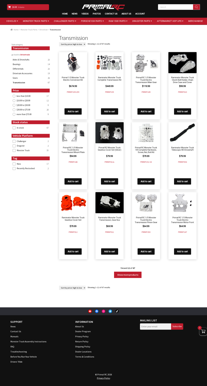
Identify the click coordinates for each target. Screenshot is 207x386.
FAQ (12, 346)
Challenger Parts (64, 21)
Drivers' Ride (16, 361)
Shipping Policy (82, 346)
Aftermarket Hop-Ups (169, 21)
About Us (126, 14)
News (74, 14)
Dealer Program (83, 331)
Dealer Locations (83, 351)
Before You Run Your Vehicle (23, 356)
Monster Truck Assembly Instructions (28, 341)
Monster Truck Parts (35, 21)
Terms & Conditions (84, 356)
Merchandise (195, 21)
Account (140, 14)
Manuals (14, 336)
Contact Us (111, 14)
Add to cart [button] (73, 111)
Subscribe (177, 326)
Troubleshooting (18, 351)
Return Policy (81, 341)
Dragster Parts (141, 21)
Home (65, 14)
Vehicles (11, 21)
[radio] (31, 96)
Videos (85, 14)
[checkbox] (31, 128)
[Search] (196, 7)
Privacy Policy (81, 336)
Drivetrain (44, 29)
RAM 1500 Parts (117, 21)
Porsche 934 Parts (91, 21)
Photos (97, 14)
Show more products (127, 274)
